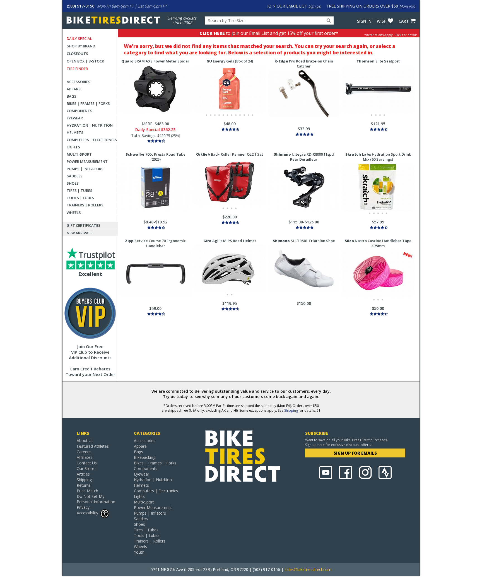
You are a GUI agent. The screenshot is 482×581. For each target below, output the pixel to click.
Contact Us (87, 463)
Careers (84, 451)
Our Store (85, 468)
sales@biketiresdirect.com (308, 569)
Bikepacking (144, 457)
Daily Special (79, 38)
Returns (84, 485)
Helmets (75, 132)
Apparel (74, 88)
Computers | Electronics (92, 139)
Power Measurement (87, 161)
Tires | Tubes (79, 190)
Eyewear (75, 117)
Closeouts (77, 53)
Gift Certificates (83, 225)
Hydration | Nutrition (90, 125)
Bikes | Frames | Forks (88, 103)
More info (407, 6)
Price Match (87, 490)
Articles (83, 474)
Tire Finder (77, 68)
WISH (382, 21)
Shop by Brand (81, 46)
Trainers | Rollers (85, 205)
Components (79, 110)
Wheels (74, 212)
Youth (139, 552)
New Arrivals (80, 232)
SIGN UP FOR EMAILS (355, 453)
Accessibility (87, 512)
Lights (73, 147)
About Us (85, 440)
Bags (71, 96)
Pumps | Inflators (85, 168)
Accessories (78, 81)
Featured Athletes (93, 446)
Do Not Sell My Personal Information (96, 499)
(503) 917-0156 (80, 6)
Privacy (83, 507)
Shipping (291, 410)
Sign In (364, 21)
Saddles (75, 176)
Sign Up (315, 6)
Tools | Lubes (80, 197)
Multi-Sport (79, 154)
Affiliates (84, 457)
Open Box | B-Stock (85, 61)
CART (404, 21)
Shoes (73, 183)
